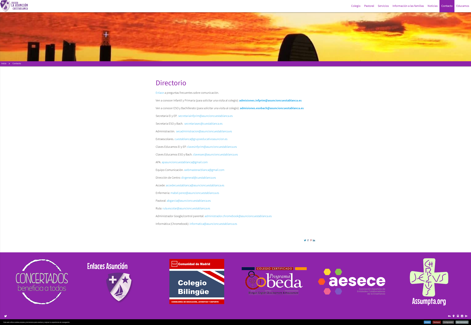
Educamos (462, 6)
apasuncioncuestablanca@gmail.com (185, 162)
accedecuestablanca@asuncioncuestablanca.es (195, 185)
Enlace (160, 92)
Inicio (3, 64)
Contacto (447, 6)
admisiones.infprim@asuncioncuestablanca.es (270, 100)
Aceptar (427, 322)
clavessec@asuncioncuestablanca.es (215, 154)
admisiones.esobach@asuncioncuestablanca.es (272, 108)
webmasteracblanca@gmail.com (204, 170)
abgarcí (189, 200)
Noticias (433, 6)
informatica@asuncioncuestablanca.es (213, 224)
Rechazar (436, 322)
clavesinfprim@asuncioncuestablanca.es (212, 146)
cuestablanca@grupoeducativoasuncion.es (201, 139)
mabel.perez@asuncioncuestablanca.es (194, 193)
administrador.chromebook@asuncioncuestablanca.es (238, 216)
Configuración (448, 322)
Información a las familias (408, 6)
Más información (462, 322)
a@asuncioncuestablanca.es (193, 200)
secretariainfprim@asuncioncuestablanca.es (205, 116)
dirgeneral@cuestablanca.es (198, 177)
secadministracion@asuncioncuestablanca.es (204, 131)
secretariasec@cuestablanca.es (203, 123)
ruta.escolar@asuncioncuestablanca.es (186, 208)
